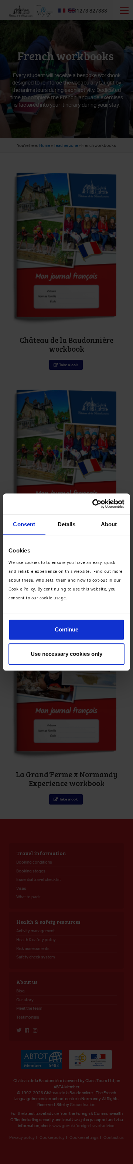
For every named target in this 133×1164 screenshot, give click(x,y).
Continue (66, 629)
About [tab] (109, 524)
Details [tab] (67, 524)
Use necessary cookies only (66, 654)
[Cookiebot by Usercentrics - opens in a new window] (94, 504)
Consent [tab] (24, 524)
